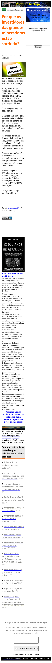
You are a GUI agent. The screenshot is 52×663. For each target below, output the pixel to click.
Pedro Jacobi (13, 208)
